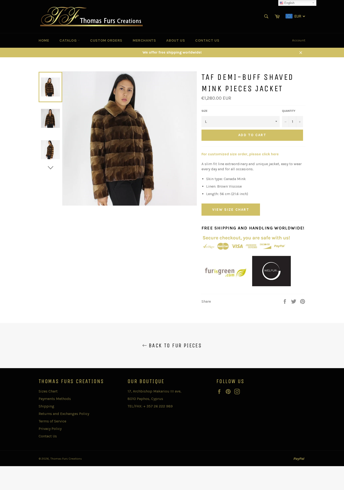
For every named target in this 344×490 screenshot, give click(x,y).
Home (44, 40)
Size (204, 111)
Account (298, 40)
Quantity (288, 111)
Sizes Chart (48, 391)
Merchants (144, 40)
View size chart (230, 209)
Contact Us (207, 40)
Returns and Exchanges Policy (64, 413)
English (288, 3)
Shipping (46, 406)
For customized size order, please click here (240, 154)
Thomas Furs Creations (66, 458)
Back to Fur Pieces (174, 345)
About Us (175, 40)
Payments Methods (55, 398)
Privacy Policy (50, 428)
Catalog (68, 40)
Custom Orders (106, 40)
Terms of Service (52, 421)
